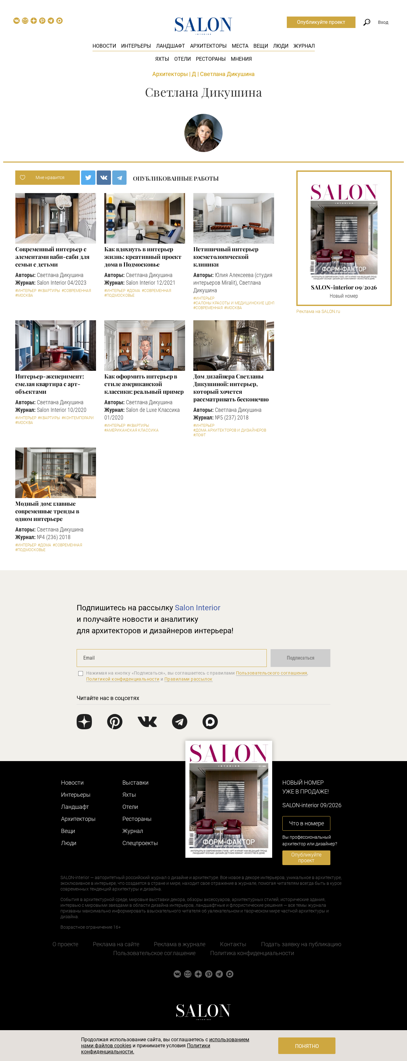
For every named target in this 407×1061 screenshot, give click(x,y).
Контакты (233, 944)
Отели (182, 59)
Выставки (135, 782)
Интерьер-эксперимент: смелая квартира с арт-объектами (49, 383)
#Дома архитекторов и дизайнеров (229, 430)
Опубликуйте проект (321, 22)
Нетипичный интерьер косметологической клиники (225, 256)
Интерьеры (136, 46)
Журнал (304, 46)
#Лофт (199, 435)
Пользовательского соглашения (271, 673)
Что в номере (306, 823)
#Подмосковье (119, 295)
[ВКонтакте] (104, 177)
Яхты (162, 59)
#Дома (133, 291)
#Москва (24, 295)
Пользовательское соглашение (154, 953)
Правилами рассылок (188, 679)
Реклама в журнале (179, 944)
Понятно (307, 1046)
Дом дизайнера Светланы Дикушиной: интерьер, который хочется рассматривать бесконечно (231, 387)
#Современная (76, 291)
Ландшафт (170, 46)
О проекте (65, 944)
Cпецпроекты (140, 843)
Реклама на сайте (116, 944)
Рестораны (211, 59)
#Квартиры (49, 291)
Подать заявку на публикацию (301, 944)
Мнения (241, 59)
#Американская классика (131, 430)
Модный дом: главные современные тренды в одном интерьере (47, 511)
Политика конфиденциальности (252, 953)
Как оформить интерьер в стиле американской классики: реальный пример (144, 383)
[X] (88, 177)
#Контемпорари (78, 418)
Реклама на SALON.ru (318, 311)
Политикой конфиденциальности (123, 679)
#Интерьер (25, 291)
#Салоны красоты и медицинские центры (236, 303)
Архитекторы (208, 46)
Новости (104, 46)
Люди (280, 46)
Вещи (260, 46)
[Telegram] (119, 177)
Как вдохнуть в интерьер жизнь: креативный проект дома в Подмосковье (143, 256)
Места (240, 46)
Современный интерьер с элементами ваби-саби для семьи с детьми (52, 256)
